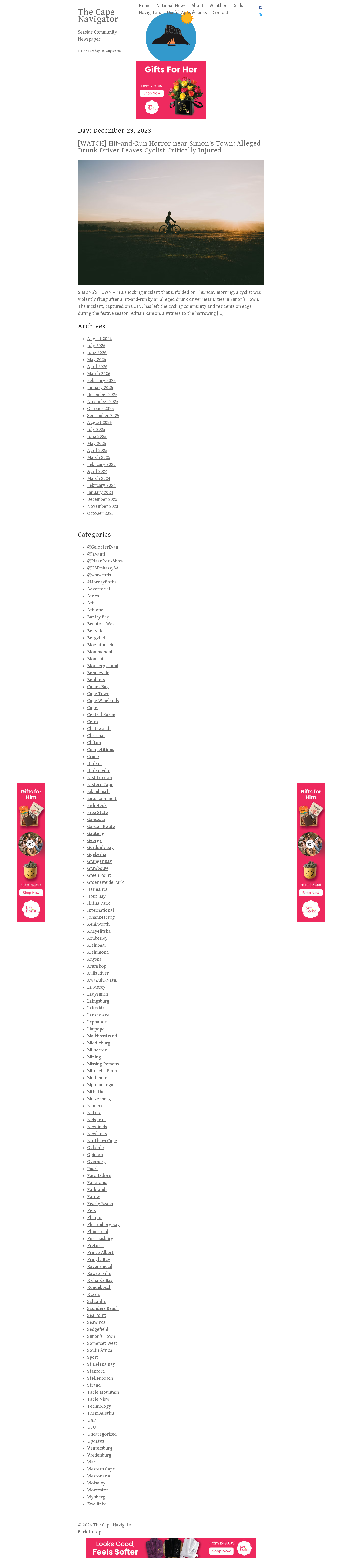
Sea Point (96, 1315)
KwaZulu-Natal (102, 980)
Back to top (89, 1532)
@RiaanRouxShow (105, 561)
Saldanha (96, 1301)
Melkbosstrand (102, 1036)
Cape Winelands (103, 701)
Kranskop (96, 966)
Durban (94, 763)
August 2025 (99, 422)
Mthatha (95, 1092)
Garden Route (101, 826)
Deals (237, 5)
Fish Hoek (97, 805)
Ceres (92, 722)
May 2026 (96, 359)
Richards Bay (100, 1280)
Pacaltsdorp (99, 1176)
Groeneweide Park (105, 882)
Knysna (94, 959)
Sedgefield (97, 1329)
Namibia (95, 1106)
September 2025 (103, 415)
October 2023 (100, 513)
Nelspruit (96, 1120)
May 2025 (96, 443)
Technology (99, 1406)
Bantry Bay (98, 617)
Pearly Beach (100, 1203)
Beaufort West (101, 624)
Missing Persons (103, 1064)
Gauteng (95, 833)
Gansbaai (96, 819)
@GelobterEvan (102, 547)
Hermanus (97, 889)
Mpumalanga (100, 1085)
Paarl (92, 1169)
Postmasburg (100, 1238)
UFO (91, 1427)
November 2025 (102, 401)
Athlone (95, 610)
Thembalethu (100, 1413)
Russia (93, 1294)
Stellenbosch (100, 1378)
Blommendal (99, 652)
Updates (95, 1441)
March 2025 (98, 457)
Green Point (99, 875)
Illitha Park (98, 903)
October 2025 (100, 408)
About (197, 5)
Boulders (96, 680)
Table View (98, 1399)
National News (171, 5)
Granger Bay (99, 861)
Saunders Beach (103, 1308)
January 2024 (100, 492)
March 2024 (98, 478)
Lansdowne (98, 1015)
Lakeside (96, 1008)
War (91, 1462)
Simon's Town (101, 1336)
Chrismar (96, 735)
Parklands (97, 1189)
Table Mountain (103, 1392)
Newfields (97, 1127)
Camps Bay (98, 687)
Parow (93, 1196)
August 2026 (99, 339)
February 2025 (101, 464)
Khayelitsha (99, 931)
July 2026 (96, 346)
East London (99, 777)
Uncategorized (102, 1434)
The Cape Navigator (98, 15)
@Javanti (96, 554)
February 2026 (101, 380)
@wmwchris (99, 575)
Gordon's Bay (100, 847)
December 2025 (102, 394)
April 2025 (97, 450)
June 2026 (97, 353)
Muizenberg (99, 1099)
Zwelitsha (97, 1504)
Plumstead (97, 1231)
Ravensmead (99, 1266)
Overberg (96, 1162)
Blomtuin (96, 659)
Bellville (95, 631)
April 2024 (97, 471)
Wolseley (96, 1483)
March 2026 (98, 373)
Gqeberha (96, 854)
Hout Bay (96, 896)
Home (145, 5)
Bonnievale (98, 673)
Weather (218, 5)
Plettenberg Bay (103, 1224)
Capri (92, 708)
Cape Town (98, 694)
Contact (220, 12)
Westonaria (98, 1476)
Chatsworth (99, 729)
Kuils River (98, 973)
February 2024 (101, 485)
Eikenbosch (98, 791)
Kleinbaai (96, 945)
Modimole (97, 1078)
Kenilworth (98, 924)
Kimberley (97, 938)
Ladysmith (97, 994)
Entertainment (102, 798)
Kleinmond (98, 952)
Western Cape (101, 1469)
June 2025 (97, 436)
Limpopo (96, 1029)
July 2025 (96, 429)
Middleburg (98, 1043)
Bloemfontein (100, 645)
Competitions (100, 749)
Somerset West (102, 1343)
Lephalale (97, 1022)
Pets (91, 1210)
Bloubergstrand (102, 666)
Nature (94, 1113)
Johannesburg (101, 917)
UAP (91, 1420)
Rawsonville (99, 1273)
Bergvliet (96, 638)
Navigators (150, 12)
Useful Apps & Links (187, 12)
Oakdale (95, 1148)
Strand (94, 1385)
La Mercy (96, 987)
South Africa (99, 1350)
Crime (93, 756)
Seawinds (96, 1322)
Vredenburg (99, 1455)
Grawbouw (97, 868)
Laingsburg (98, 1001)
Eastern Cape (100, 784)
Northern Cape (102, 1141)
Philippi (94, 1217)
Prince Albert (100, 1252)
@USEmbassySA (103, 568)
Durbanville (98, 770)
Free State (97, 812)
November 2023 (102, 506)
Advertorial (98, 589)
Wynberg (96, 1497)
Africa (93, 596)
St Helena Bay (101, 1364)
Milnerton (97, 1050)
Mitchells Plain (102, 1071)
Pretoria (95, 1245)
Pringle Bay (98, 1259)
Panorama (97, 1183)
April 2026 (97, 366)
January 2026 (100, 387)
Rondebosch (99, 1287)
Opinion (95, 1155)
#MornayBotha (102, 582)
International (100, 910)
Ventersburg (99, 1448)
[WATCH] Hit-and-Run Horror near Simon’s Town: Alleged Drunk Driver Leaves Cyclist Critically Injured (169, 146)
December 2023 (102, 499)
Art (90, 603)
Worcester (97, 1490)
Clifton (94, 742)
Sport (92, 1357)
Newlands (97, 1134)
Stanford (96, 1371)
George (94, 840)
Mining (94, 1057)
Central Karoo (101, 715)
